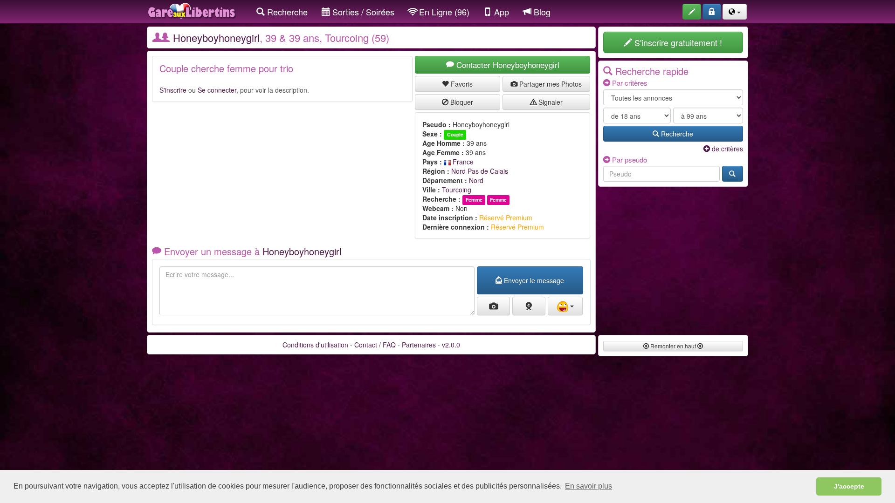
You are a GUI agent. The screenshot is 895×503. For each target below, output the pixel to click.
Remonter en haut (673, 346)
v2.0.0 (451, 344)
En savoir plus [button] (588, 486)
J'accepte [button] (849, 486)
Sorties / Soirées (362, 12)
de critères (726, 148)
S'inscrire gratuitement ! (677, 42)
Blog (541, 12)
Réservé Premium (505, 217)
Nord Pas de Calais (479, 171)
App (500, 12)
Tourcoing (456, 189)
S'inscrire (172, 90)
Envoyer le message (533, 280)
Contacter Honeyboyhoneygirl (506, 64)
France (462, 161)
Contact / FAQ (375, 344)
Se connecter (217, 90)
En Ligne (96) (443, 12)
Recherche (286, 12)
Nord (476, 180)
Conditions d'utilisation (315, 344)
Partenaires (419, 344)
